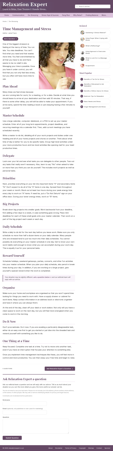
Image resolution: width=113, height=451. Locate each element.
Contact (99, 448)
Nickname (6, 400)
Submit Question (12, 438)
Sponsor (107, 448)
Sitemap (91, 448)
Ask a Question (9, 39)
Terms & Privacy (70, 448)
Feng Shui (66, 15)
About (50, 448)
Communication (18, 15)
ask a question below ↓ (42, 277)
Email (23, 408)
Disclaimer (58, 448)
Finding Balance (92, 15)
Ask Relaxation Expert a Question (59, 368)
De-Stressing (33, 15)
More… (104, 15)
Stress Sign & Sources (50, 15)
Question (6, 417)
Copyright (82, 448)
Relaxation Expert (25, 4)
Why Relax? (77, 15)
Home (6, 15)
